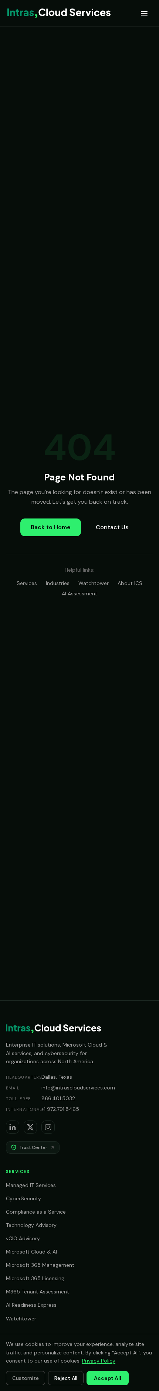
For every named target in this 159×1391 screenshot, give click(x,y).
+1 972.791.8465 (60, 1109)
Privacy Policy (98, 1360)
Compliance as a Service (36, 1211)
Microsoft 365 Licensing (35, 1278)
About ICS (130, 583)
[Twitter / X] (30, 1127)
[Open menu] (144, 13)
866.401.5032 (58, 1098)
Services (27, 583)
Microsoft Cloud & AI (31, 1251)
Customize (25, 1378)
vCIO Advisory (23, 1238)
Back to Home (51, 527)
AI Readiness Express (31, 1305)
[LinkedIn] (12, 1127)
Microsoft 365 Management (40, 1265)
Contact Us (112, 527)
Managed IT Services (31, 1185)
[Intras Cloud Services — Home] (59, 13)
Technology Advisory (31, 1225)
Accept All (107, 1378)
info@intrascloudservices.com (78, 1087)
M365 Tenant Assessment (37, 1291)
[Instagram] (48, 1127)
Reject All (65, 1378)
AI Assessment (79, 593)
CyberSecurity (23, 1198)
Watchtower (93, 583)
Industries (58, 583)
